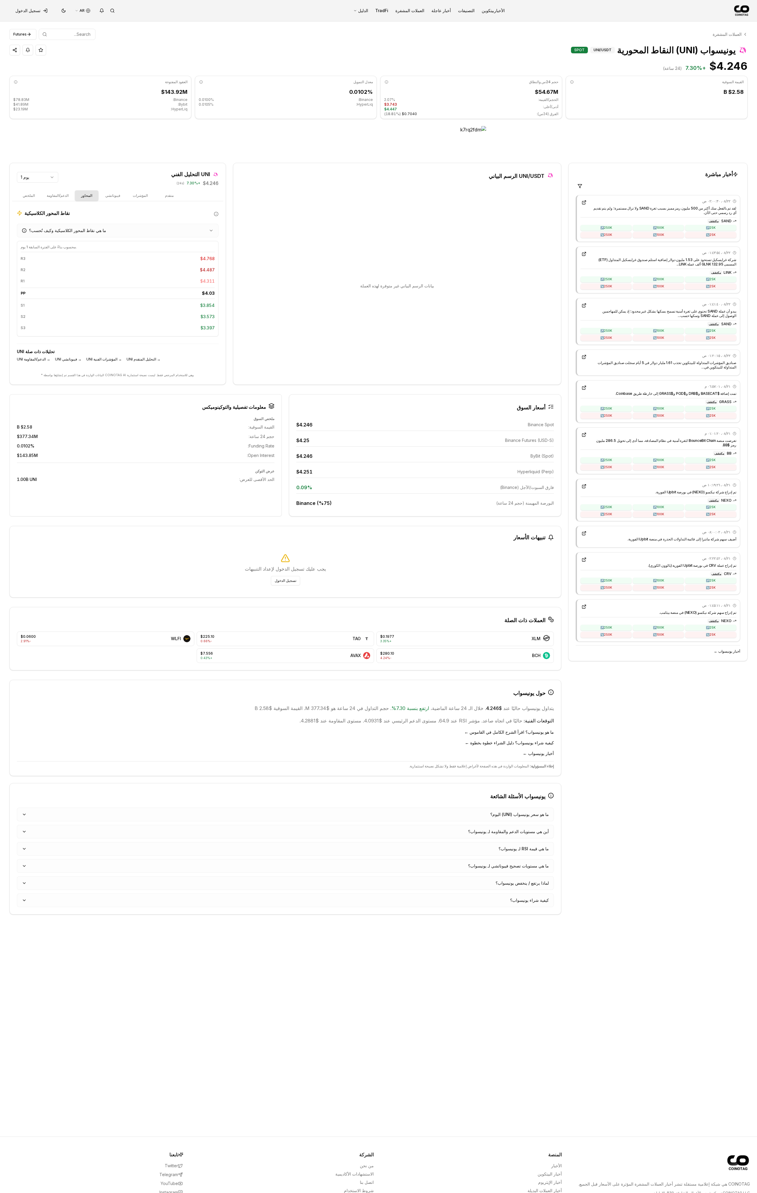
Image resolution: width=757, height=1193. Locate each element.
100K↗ (658, 227)
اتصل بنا (367, 1182)
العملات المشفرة (409, 10)
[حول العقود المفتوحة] (15, 82)
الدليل (363, 10)
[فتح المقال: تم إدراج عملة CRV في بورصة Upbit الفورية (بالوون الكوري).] (584, 559)
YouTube (169, 1183)
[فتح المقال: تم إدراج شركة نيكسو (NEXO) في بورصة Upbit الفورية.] (584, 486)
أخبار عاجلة (441, 10)
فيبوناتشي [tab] (112, 195)
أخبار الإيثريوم (550, 1182)
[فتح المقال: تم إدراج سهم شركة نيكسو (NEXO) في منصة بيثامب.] (584, 606)
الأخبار (499, 10)
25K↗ (711, 227)
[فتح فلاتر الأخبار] (580, 186)
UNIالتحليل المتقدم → (144, 359)
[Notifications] (101, 10)
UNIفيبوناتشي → (68, 359)
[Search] (112, 10)
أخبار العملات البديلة (545, 1190)
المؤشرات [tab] (140, 195)
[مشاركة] (14, 50)
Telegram (168, 1174)
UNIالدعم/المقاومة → (33, 359)
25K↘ (711, 234)
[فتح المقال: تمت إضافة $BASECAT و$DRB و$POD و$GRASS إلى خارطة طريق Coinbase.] (584, 387)
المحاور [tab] (86, 195)
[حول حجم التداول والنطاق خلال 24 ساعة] (386, 82)
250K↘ (606, 234)
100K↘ (658, 234)
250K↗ (606, 227)
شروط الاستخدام (359, 1190)
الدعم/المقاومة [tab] (58, 195)
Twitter (171, 1165)
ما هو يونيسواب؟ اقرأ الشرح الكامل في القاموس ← (509, 732)
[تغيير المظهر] (63, 10)
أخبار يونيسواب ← (727, 651)
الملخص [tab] (29, 195)
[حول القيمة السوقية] (572, 82)
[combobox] (37, 177)
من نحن (367, 1165)
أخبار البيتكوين (550, 1173)
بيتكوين (488, 10)
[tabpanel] (118, 288)
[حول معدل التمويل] (201, 82)
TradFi (381, 10)
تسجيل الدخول (28, 10)
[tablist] (99, 195)
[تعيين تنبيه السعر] (27, 50)
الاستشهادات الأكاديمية (354, 1173)
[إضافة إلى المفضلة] (40, 50)
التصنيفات (466, 10)
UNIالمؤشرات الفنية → (104, 359)
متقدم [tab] (169, 195)
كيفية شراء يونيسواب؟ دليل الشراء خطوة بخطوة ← (509, 742)
